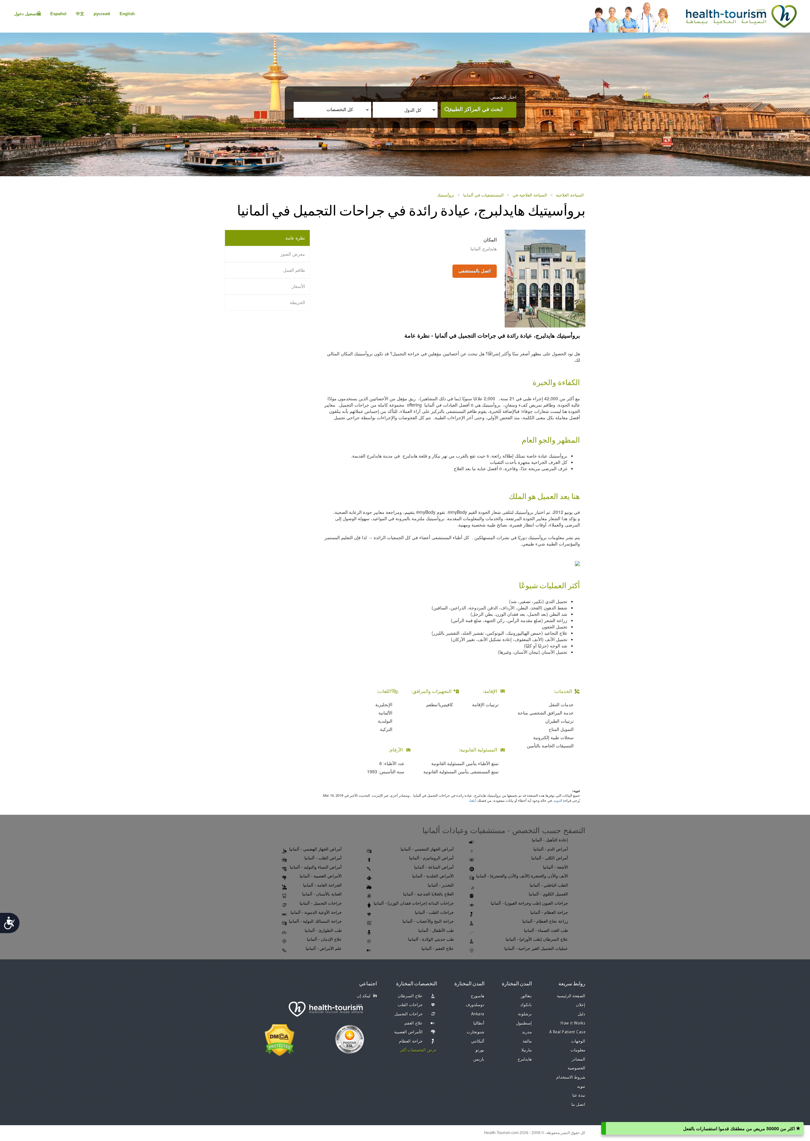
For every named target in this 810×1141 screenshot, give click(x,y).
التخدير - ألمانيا (441, 885)
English (127, 13)
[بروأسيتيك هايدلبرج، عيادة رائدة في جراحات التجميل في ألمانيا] (545, 278)
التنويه (558, 800)
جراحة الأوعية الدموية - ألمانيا (316, 912)
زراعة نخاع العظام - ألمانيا (545, 921)
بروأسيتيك (445, 195)
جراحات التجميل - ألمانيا (321, 903)
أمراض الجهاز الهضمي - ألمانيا (315, 849)
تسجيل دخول (25, 13)
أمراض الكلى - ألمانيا (549, 858)
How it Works (573, 1023)
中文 (80, 13)
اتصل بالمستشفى (474, 270)
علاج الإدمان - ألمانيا (324, 939)
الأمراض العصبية (408, 1032)
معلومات (577, 1050)
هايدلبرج (525, 1059)
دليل (581, 1014)
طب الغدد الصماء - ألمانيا (546, 930)
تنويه (581, 1087)
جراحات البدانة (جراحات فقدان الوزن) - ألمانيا (414, 903)
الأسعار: (297, 286)
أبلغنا (473, 800)
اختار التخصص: (502, 97)
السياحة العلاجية (570, 195)
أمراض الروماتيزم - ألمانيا (431, 858)
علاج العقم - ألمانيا (437, 948)
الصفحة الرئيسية (571, 996)
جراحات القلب (410, 1005)
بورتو (480, 1050)
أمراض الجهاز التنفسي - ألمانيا (427, 849)
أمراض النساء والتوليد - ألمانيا (316, 867)
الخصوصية (576, 1068)
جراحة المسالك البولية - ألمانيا (315, 921)
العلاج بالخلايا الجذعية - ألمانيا (428, 894)
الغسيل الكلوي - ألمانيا (548, 894)
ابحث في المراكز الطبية (476, 109)
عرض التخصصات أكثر (418, 1050)
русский (102, 13)
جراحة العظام (411, 1041)
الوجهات (578, 1041)
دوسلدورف (475, 1005)
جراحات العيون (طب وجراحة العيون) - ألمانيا (529, 903)
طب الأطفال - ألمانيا (436, 930)
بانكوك (526, 1005)
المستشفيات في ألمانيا (483, 195)
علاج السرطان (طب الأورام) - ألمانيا (537, 939)
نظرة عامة (295, 237)
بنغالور (526, 996)
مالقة (527, 1041)
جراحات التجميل (409, 1014)
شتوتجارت (475, 1032)
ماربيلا (526, 1050)
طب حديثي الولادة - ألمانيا (431, 939)
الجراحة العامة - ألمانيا (322, 885)
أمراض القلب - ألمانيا (323, 858)
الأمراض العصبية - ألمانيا (321, 876)
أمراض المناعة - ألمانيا (434, 867)
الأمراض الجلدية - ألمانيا (433, 876)
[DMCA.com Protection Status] (279, 1040)
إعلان (580, 1005)
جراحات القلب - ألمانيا (434, 912)
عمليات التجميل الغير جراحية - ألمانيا (536, 948)
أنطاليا (478, 1023)
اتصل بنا (578, 1105)
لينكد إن (364, 996)
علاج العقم (413, 1023)
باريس (478, 1059)
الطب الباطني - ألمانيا (549, 885)
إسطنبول (524, 1023)
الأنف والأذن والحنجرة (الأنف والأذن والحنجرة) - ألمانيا (522, 876)
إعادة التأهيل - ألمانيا (550, 840)
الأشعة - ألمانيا (555, 867)
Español (58, 13)
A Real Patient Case (567, 1032)
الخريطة (297, 302)
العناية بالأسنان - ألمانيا (322, 894)
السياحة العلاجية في (530, 195)
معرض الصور (292, 254)
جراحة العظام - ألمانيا (549, 912)
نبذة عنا (579, 1096)
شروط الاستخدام (571, 1078)
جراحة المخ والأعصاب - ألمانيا (428, 921)
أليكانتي (477, 1041)
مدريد (527, 1032)
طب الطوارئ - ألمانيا (323, 930)
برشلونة (525, 1014)
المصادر (578, 1059)
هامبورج (477, 996)
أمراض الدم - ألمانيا (550, 849)
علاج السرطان (410, 996)
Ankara (477, 1014)
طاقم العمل (294, 270)
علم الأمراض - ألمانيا (324, 948)
